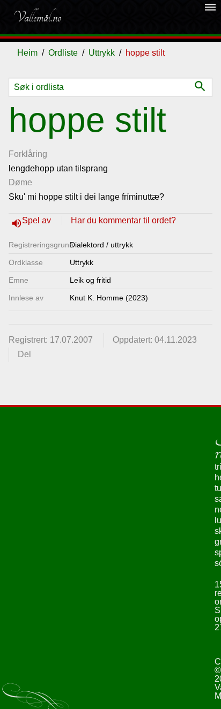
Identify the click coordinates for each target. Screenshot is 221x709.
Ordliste (63, 52)
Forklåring (28, 154)
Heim (27, 52)
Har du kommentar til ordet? (123, 220)
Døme (20, 182)
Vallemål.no (37, 17)
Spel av (37, 220)
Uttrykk (102, 52)
